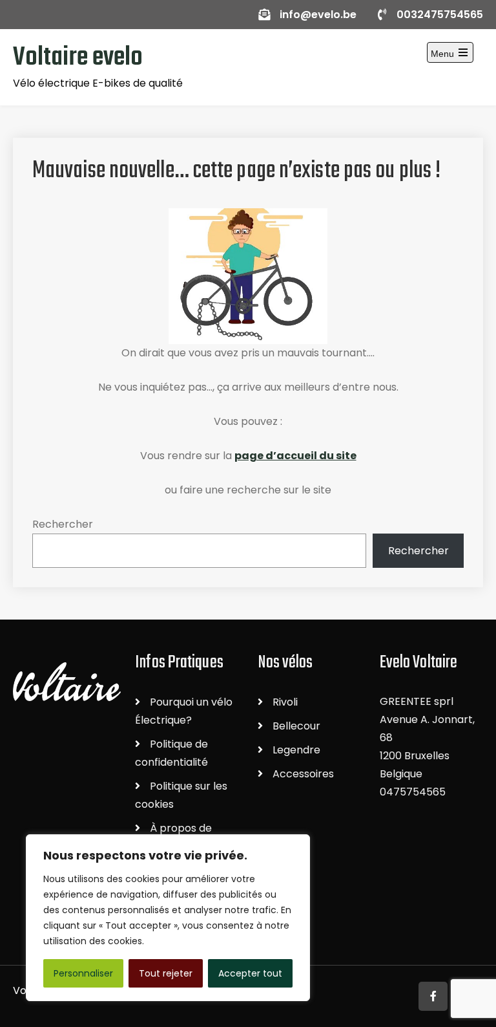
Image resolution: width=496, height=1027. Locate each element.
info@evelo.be (318, 14)
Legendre (296, 749)
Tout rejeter (165, 973)
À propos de (181, 828)
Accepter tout (250, 973)
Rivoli (285, 702)
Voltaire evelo (78, 57)
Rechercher (62, 524)
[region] (168, 917)
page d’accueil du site (295, 455)
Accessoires (303, 773)
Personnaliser (83, 973)
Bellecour (296, 726)
